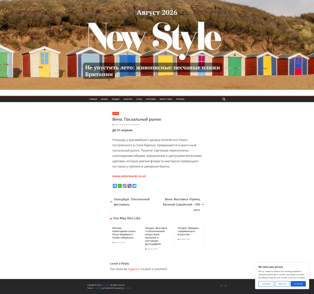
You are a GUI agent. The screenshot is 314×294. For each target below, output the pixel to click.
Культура (128, 99)
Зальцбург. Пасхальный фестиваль (132, 201)
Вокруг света (166, 99)
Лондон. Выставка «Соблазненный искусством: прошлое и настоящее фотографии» (156, 236)
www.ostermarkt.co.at (129, 176)
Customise (266, 284)
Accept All (298, 284)
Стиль (139, 99)
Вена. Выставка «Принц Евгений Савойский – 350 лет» (181, 204)
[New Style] (157, 3)
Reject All (282, 284)
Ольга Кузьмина (134, 124)
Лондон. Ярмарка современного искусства (188, 231)
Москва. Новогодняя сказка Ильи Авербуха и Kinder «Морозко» (123, 232)
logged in (134, 269)
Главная (93, 99)
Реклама (180, 99)
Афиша (104, 99)
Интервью (151, 99)
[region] (282, 276)
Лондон (116, 99)
